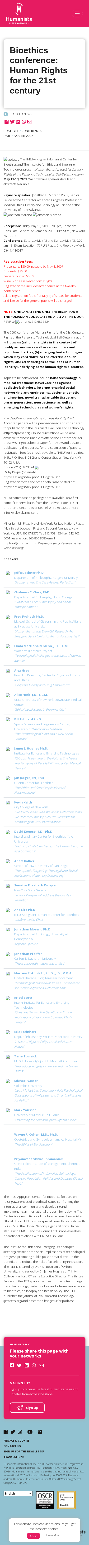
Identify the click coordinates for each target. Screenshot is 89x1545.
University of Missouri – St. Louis (45, 1115)
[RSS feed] (40, 1432)
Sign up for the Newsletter (24, 1451)
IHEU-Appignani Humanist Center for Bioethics (46, 915)
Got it (33, 1536)
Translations (14, 1457)
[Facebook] (6, 1432)
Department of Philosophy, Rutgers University (46, 578)
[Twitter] (12, 1432)
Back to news (21, 114)
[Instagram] (20, 1432)
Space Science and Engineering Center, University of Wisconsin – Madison (43, 729)
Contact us (12, 1446)
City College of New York (48, 812)
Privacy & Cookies (16, 1440)
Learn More (52, 1535)
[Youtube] (30, 1432)
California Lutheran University (39, 959)
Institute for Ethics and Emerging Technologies (47, 758)
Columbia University (48, 1090)
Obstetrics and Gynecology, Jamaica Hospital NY (47, 1139)
